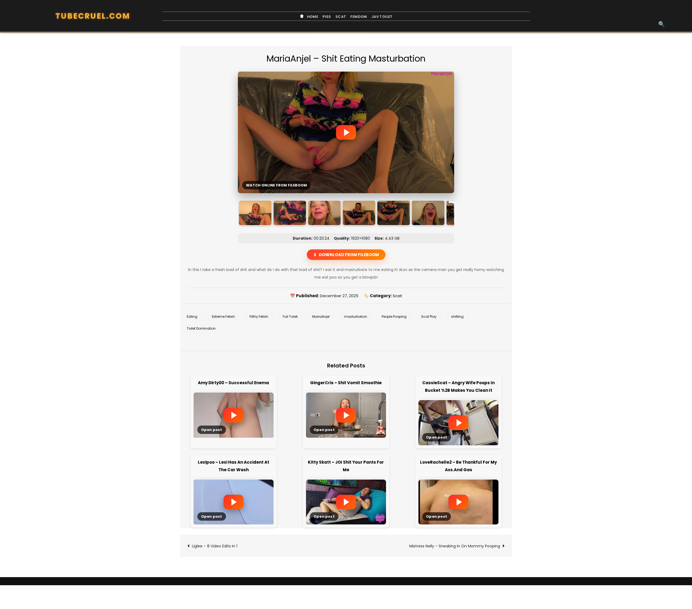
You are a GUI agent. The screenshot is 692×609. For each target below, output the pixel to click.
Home (312, 16)
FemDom (358, 16)
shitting (457, 316)
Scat (340, 16)
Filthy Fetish (258, 316)
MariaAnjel (321, 316)
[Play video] (346, 132)
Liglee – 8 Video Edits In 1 (214, 546)
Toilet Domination (201, 328)
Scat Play (429, 316)
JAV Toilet (382, 16)
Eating (192, 316)
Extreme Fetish (223, 316)
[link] (234, 413)
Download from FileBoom (349, 254)
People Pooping (394, 316)
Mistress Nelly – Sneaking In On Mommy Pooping (454, 546)
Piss (326, 16)
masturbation (355, 316)
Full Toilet (290, 316)
